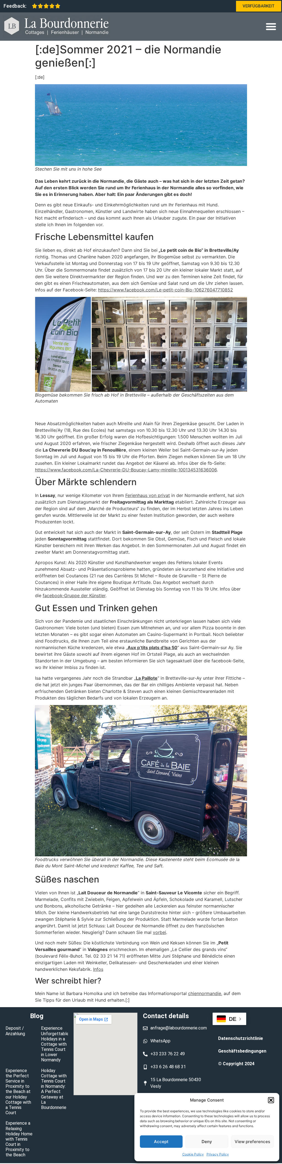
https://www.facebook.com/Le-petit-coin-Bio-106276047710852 (165, 290)
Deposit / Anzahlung (15, 1031)
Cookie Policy (193, 1154)
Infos (98, 969)
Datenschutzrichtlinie (240, 1038)
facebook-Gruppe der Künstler (74, 595)
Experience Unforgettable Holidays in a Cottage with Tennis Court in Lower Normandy (55, 1044)
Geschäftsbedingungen (242, 1051)
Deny (207, 1141)
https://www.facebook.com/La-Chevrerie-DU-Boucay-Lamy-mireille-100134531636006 (126, 469)
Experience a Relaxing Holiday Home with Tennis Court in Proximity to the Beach (19, 1139)
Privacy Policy (218, 1154)
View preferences (252, 1141)
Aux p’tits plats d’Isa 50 (152, 647)
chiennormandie (204, 993)
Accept (161, 1141)
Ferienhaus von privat (147, 495)
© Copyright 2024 (236, 1063)
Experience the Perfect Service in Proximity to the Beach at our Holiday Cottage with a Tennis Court (18, 1092)
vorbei (159, 932)
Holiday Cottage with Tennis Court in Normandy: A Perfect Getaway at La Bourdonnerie (54, 1089)
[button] (271, 1100)
